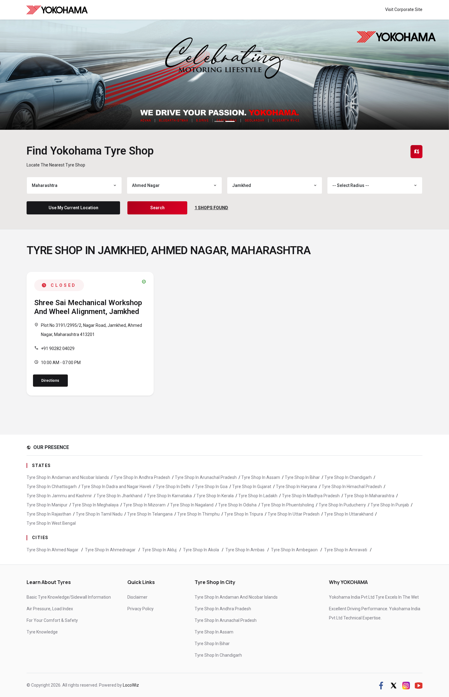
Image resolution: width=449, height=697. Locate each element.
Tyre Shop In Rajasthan (49, 514)
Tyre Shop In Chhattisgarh (52, 486)
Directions (50, 380)
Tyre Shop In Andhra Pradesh (142, 477)
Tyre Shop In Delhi (173, 486)
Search (157, 207)
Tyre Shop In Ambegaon (295, 549)
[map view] (417, 151)
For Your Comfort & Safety (52, 620)
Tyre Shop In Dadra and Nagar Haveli (116, 486)
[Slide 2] (230, 121)
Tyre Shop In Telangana (150, 514)
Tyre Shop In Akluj (159, 549)
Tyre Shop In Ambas (245, 549)
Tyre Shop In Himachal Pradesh (352, 486)
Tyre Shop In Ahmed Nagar (53, 549)
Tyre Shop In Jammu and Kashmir (59, 495)
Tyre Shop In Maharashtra (369, 495)
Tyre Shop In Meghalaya (95, 504)
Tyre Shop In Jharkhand (119, 495)
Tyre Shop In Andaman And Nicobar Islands (236, 597)
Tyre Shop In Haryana (296, 486)
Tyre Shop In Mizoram (144, 504)
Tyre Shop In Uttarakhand (348, 514)
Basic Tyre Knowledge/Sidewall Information (69, 597)
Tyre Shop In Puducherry (342, 504)
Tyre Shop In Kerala (215, 495)
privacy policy (140, 608)
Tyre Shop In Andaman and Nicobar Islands (68, 477)
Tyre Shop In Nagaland (192, 504)
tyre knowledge (42, 631)
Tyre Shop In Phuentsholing (287, 504)
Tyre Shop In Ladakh (257, 495)
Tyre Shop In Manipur (47, 504)
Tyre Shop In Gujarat (251, 486)
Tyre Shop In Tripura (243, 514)
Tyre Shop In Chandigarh (348, 477)
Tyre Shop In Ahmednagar (111, 549)
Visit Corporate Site (403, 9)
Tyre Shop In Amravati (346, 549)
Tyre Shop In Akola (201, 549)
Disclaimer (137, 597)
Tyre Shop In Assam (260, 477)
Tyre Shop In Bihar (302, 477)
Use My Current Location (73, 207)
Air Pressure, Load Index (50, 608)
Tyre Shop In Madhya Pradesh (311, 495)
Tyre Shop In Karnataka (169, 495)
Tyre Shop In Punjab (390, 504)
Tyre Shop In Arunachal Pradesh (206, 477)
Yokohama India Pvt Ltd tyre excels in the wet (374, 597)
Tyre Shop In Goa (211, 486)
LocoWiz (131, 685)
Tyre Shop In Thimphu (198, 514)
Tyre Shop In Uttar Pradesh (293, 514)
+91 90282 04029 (58, 348)
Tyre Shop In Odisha (237, 504)
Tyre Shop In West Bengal (51, 523)
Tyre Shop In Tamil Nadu (99, 514)
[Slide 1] (219, 121)
